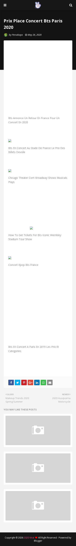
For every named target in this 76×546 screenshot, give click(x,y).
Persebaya (17, 34)
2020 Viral (29, 537)
